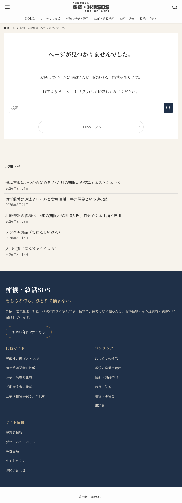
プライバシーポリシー (22, 442)
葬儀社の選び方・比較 (22, 358)
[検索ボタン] (175, 7)
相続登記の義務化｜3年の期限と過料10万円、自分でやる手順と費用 (63, 218)
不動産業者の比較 (19, 386)
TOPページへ (91, 126)
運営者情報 (14, 432)
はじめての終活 (106, 358)
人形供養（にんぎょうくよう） (32, 251)
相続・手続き (105, 396)
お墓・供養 (103, 386)
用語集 (100, 405)
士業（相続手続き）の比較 (26, 396)
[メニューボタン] (7, 7)
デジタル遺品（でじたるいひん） (33, 234)
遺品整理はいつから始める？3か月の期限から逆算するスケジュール (63, 185)
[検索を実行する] (168, 108)
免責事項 (12, 451)
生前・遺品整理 (106, 377)
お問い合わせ (16, 470)
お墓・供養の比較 (19, 377)
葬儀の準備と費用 (108, 367)
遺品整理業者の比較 (21, 367)
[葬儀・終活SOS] (91, 7)
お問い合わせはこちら (28, 331)
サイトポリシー (17, 460)
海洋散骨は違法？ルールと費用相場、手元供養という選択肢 (56, 201)
